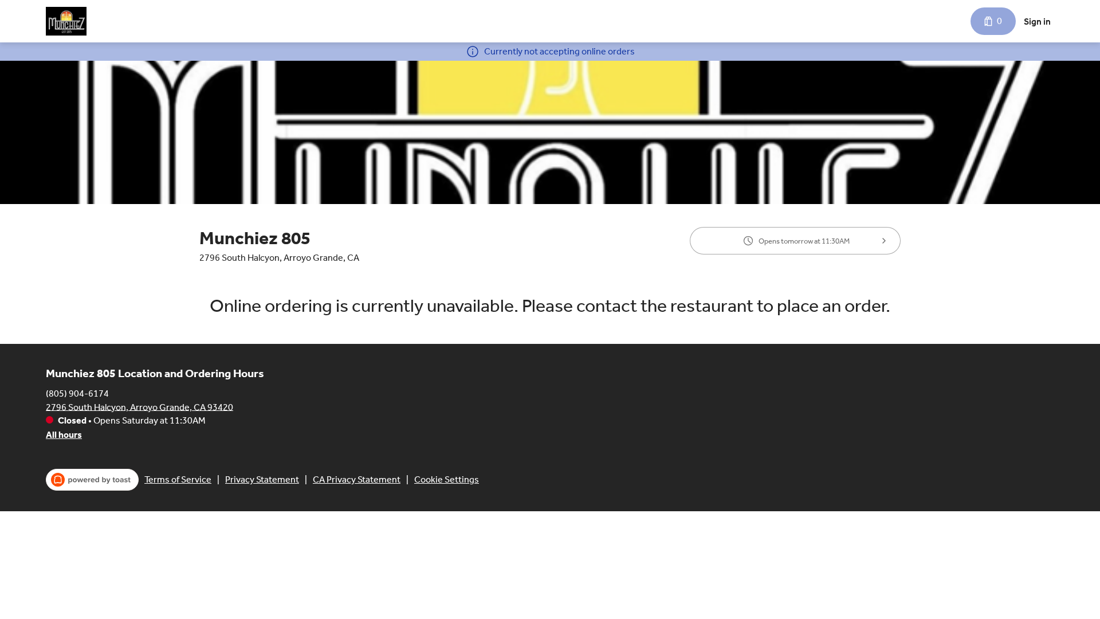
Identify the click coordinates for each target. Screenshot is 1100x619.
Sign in (1037, 21)
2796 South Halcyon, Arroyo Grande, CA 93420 (139, 406)
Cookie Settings (446, 479)
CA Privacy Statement (356, 479)
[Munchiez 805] (66, 21)
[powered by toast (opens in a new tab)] (92, 480)
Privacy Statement (262, 479)
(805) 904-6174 (77, 392)
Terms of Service (177, 479)
